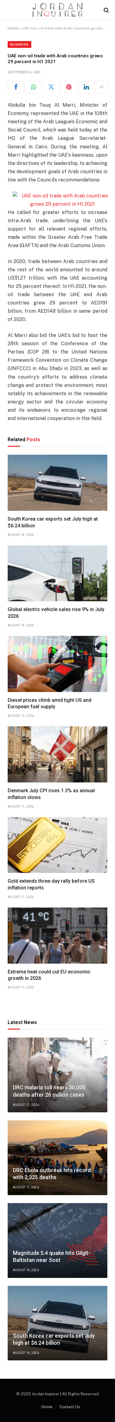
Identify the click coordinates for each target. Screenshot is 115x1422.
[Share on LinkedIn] (86, 87)
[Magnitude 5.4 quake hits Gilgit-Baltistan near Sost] (57, 1240)
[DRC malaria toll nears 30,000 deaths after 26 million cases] (57, 1075)
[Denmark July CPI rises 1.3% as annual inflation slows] (57, 754)
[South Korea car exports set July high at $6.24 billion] (57, 483)
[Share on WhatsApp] (33, 87)
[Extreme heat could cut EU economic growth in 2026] (57, 936)
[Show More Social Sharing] (101, 87)
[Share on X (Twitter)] (51, 87)
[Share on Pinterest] (68, 87)
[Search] (105, 10)
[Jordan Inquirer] (57, 10)
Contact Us (69, 1407)
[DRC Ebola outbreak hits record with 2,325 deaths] (57, 1157)
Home (13, 28)
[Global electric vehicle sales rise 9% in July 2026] (57, 573)
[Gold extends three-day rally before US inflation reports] (57, 845)
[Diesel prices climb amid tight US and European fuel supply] (57, 664)
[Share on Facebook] (16, 87)
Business (19, 44)
